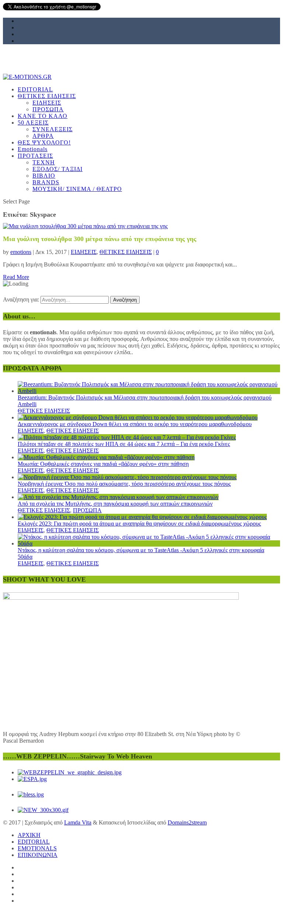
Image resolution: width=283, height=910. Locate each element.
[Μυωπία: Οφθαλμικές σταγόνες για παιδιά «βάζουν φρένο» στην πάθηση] (106, 457)
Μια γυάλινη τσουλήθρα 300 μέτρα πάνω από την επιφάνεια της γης (99, 239)
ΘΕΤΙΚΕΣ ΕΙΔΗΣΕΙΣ (125, 252)
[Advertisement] (141, 127)
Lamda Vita (77, 822)
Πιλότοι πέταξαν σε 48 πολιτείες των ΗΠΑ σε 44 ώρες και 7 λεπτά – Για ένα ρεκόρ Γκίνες (124, 444)
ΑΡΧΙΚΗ (29, 835)
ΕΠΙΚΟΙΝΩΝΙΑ (37, 855)
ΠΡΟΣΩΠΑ (87, 510)
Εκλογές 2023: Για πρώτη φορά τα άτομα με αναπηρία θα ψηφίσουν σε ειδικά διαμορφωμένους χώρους (139, 523)
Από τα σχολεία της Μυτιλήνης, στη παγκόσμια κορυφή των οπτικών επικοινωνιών (115, 504)
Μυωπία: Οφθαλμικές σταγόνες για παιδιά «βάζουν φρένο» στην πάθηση (103, 464)
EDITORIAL (34, 841)
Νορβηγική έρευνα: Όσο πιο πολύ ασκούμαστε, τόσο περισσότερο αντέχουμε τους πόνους (124, 484)
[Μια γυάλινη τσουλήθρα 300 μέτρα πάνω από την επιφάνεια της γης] (85, 226)
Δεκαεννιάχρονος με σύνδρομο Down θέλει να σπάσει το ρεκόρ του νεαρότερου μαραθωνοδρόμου (135, 424)
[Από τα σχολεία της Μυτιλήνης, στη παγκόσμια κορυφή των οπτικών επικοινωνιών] (118, 497)
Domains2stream (187, 822)
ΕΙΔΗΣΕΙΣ (84, 252)
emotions (20, 252)
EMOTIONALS (37, 848)
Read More (16, 277)
